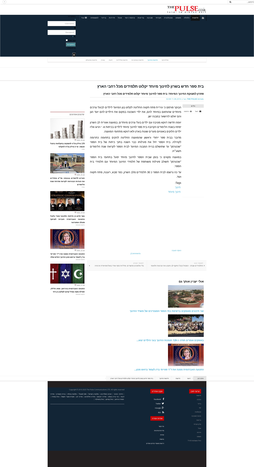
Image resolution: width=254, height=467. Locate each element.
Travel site (82, 394)
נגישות (162, 439)
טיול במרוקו (109, 399)
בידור (103, 17)
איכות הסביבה (196, 416)
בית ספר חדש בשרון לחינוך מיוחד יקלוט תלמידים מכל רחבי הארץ (150, 86)
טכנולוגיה (168, 17)
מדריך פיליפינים (90, 397)
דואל (197, 111)
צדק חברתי (197, 424)
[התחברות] (74, 55)
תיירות (112, 17)
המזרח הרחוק (119, 399)
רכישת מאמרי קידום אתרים (155, 443)
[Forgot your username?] (75, 19)
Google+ (158, 408)
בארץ (103, 60)
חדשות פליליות (122, 60)
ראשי (189, 378)
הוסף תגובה (176, 250)
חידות (121, 394)
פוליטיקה (165, 60)
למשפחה (94, 17)
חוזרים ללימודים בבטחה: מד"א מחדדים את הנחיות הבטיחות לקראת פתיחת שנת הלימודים (67, 181)
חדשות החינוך (153, 60)
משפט (178, 17)
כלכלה (187, 17)
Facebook (157, 399)
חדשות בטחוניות (137, 60)
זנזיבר (116, 394)
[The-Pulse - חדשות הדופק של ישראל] (186, 9)
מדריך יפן (79, 397)
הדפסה (186, 111)
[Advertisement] (83, 9)
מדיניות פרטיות (159, 430)
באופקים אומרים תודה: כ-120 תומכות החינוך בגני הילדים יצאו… (170, 340)
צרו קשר (161, 426)
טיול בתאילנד (99, 399)
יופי (200, 408)
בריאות (141, 17)
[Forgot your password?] (72, 36)
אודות (162, 435)
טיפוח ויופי (130, 17)
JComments (136, 253)
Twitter (158, 404)
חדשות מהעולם (91, 60)
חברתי (158, 17)
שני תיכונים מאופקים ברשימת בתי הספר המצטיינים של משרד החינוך (167, 311)
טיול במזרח (55, 397)
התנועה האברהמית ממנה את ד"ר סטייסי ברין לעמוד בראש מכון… (169, 369)
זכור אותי (72, 40)
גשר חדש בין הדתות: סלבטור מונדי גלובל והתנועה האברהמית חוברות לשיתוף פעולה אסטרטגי (67, 219)
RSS (159, 412)
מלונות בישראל (93, 394)
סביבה (150, 17)
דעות (110, 60)
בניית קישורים (60, 394)
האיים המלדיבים (106, 394)
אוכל (120, 17)
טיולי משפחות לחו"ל (194, 440)
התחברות (71, 44)
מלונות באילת (72, 394)
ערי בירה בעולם (113, 397)
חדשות (195, 17)
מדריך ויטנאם (101, 397)
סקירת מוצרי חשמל (67, 397)
